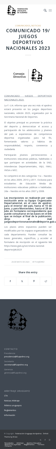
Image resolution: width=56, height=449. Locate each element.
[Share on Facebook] (10, 281)
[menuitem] (44, 10)
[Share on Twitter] (22, 281)
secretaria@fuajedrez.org (16, 364)
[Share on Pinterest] (34, 281)
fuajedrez (40, 262)
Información (9, 415)
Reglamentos (10, 410)
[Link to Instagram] (49, 440)
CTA (6, 395)
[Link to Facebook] (45, 440)
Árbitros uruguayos (13, 405)
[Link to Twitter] (40, 440)
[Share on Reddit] (46, 281)
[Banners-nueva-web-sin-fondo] (23, 10)
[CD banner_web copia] (28, 76)
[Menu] (50, 10)
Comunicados (22, 25)
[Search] (44, 10)
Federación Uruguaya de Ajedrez (28, 433)
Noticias (36, 25)
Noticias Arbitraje (12, 400)
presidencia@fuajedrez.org (16, 356)
